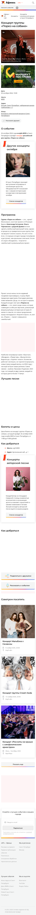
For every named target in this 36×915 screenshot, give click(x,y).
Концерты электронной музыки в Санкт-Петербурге (27, 16)
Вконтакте (22, 880)
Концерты (14, 16)
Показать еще (18, 764)
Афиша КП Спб (6, 16)
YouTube (22, 883)
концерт (19, 136)
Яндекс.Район (23, 886)
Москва (21, 850)
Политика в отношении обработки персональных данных (9, 858)
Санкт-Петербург (24, 847)
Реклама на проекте (7, 847)
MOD (3, 99)
